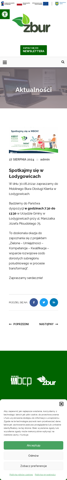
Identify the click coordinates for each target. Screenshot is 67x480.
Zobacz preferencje (33, 466)
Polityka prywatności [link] (45, 474)
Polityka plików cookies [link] (21, 474)
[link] (5, 14)
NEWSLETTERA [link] (33, 50)
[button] (61, 404)
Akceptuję (33, 445)
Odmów (33, 455)
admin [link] (45, 159)
